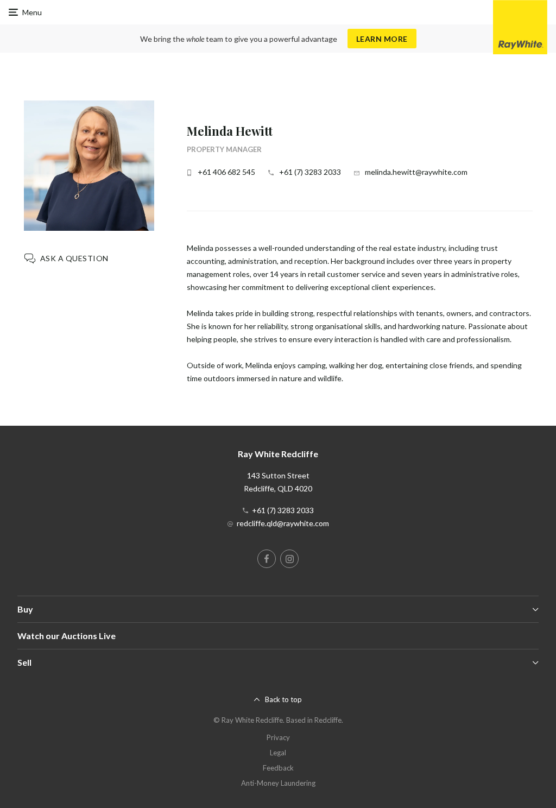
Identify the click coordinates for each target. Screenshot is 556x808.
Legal (278, 752)
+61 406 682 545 (226, 171)
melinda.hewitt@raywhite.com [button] (416, 171)
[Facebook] (266, 559)
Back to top (283, 699)
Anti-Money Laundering (278, 783)
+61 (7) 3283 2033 (310, 171)
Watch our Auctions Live (66, 635)
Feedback (278, 767)
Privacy (278, 737)
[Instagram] (289, 559)
